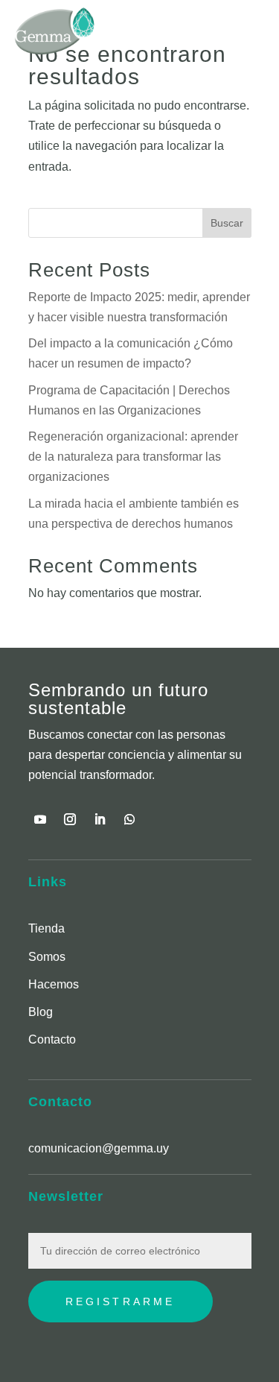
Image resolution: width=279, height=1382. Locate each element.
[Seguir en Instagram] (70, 819)
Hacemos (53, 984)
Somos (46, 956)
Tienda (46, 928)
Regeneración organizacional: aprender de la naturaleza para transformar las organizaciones (133, 456)
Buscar (227, 223)
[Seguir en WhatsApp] (129, 819)
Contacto (52, 1039)
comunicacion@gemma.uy (98, 1148)
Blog (40, 1012)
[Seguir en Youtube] (40, 819)
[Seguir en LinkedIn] (100, 819)
